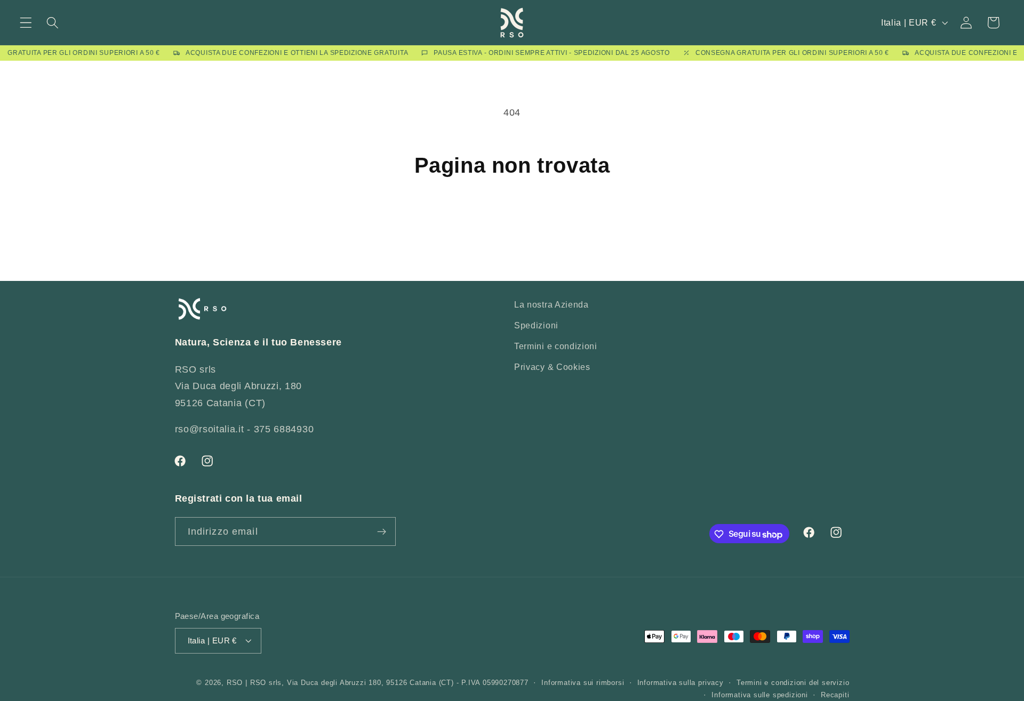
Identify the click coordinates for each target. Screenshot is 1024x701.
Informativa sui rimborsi (582, 683)
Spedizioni (536, 325)
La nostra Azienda (551, 304)
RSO (235, 683)
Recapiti (835, 695)
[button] (25, 22)
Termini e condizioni (555, 346)
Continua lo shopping (512, 224)
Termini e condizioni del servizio (793, 683)
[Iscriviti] (381, 531)
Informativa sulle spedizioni (759, 695)
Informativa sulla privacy (680, 683)
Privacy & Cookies (552, 367)
